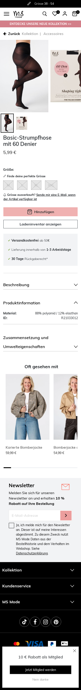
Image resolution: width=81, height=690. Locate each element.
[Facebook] (35, 622)
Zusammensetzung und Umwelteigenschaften (25, 342)
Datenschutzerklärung (32, 553)
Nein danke (40, 679)
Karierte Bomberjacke (24, 447)
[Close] (74, 650)
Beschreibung (16, 284)
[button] (55, 13)
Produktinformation (21, 302)
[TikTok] (24, 622)
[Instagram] (45, 622)
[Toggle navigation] (6, 14)
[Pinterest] (56, 622)
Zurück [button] (14, 33)
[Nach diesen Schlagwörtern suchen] (45, 14)
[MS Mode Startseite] (18, 14)
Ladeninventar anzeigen (40, 224)
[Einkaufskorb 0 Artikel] (74, 13)
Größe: (8, 170)
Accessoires (53, 33)
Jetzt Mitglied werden (40, 670)
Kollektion (30, 33)
